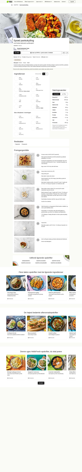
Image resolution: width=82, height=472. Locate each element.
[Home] (12, 5)
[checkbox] (14, 45)
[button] (31, 74)
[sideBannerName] (60, 78)
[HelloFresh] (9, 2)
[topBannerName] (41, 10)
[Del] (67, 52)
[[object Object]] (64, 52)
